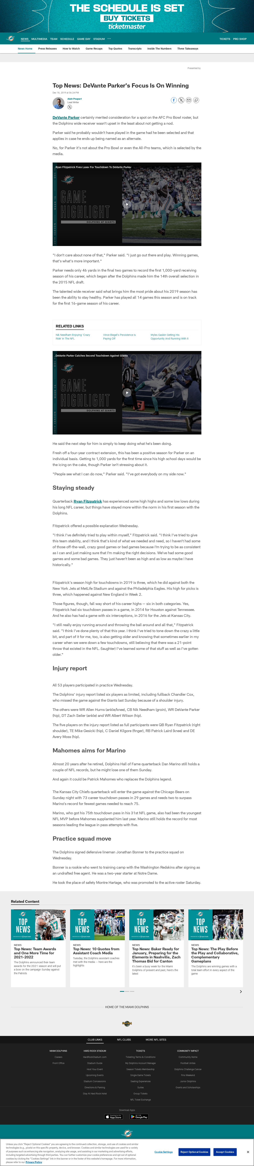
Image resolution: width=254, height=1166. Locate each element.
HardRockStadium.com (95, 1057)
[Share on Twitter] (181, 102)
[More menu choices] (109, 38)
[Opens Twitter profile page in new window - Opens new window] (69, 107)
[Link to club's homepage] (10, 38)
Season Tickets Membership (140, 1069)
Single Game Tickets (140, 1075)
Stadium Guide (94, 1063)
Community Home (188, 1057)
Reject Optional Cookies (194, 1151)
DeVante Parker (66, 117)
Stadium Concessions (95, 1081)
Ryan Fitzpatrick (88, 501)
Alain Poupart (74, 98)
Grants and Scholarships (188, 1087)
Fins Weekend (188, 1075)
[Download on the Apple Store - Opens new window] (114, 1117)
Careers (58, 1057)
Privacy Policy (34, 1162)
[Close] (248, 1152)
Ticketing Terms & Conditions (140, 1057)
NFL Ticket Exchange (140, 1099)
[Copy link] (196, 100)
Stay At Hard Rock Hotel (95, 1093)
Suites (140, 1087)
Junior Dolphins (188, 1081)
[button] (127, 204)
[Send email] (189, 102)
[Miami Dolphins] (127, 1134)
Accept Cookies (225, 1151)
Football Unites (188, 1063)
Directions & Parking (95, 1087)
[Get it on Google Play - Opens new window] (139, 1118)
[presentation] (241, 992)
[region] (127, 1152)
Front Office (58, 1063)
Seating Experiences (141, 1081)
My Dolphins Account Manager (140, 1063)
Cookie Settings (164, 1151)
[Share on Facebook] (174, 102)
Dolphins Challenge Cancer (188, 1069)
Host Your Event (95, 1069)
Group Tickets (140, 1093)
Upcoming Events (95, 1075)
